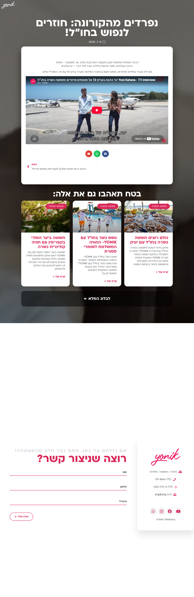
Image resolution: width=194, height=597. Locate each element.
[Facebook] (170, 511)
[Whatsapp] (153, 511)
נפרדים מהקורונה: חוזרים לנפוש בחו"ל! (97, 28)
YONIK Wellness (165, 519)
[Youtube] (178, 511)
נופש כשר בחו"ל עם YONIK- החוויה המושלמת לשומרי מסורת (99, 244)
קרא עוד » (162, 272)
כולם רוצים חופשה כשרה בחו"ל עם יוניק (149, 240)
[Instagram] (161, 511)
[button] (105, 153)
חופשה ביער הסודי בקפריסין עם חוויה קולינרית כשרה (48, 242)
